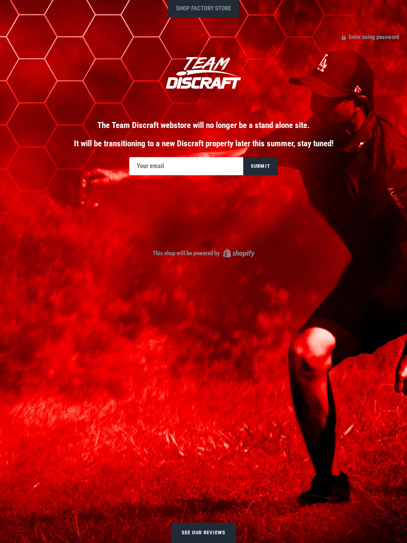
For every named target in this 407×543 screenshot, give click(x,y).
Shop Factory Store (203, 8)
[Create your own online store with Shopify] (238, 252)
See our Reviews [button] (204, 532)
